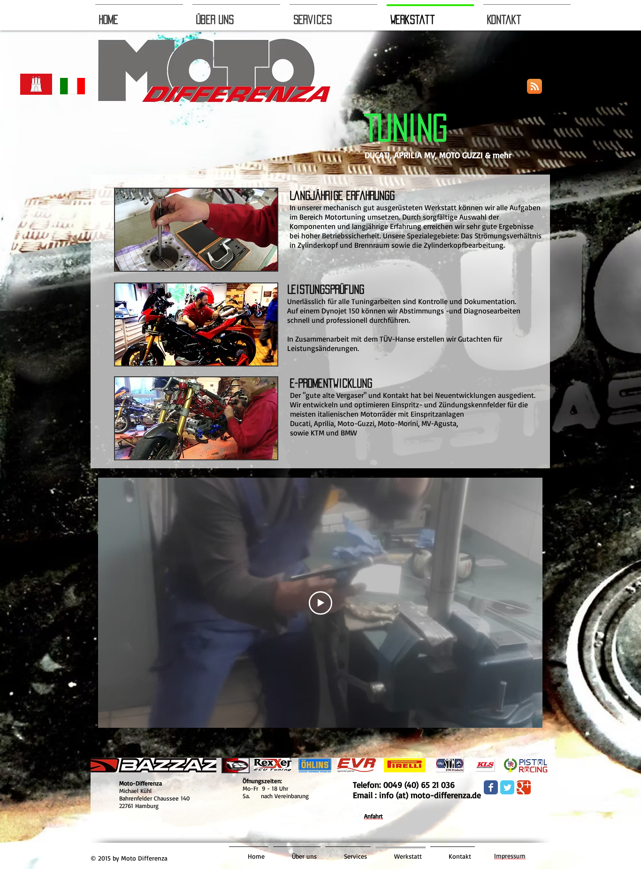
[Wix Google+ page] (524, 787)
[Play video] (320, 603)
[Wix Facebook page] (491, 787)
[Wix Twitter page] (507, 787)
